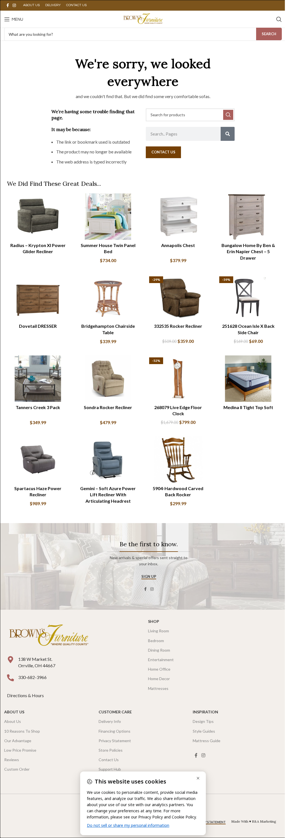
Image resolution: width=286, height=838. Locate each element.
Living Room (158, 630)
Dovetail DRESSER (38, 326)
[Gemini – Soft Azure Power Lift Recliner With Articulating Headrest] (108, 459)
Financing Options (114, 731)
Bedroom (156, 640)
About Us (14, 711)
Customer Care (115, 711)
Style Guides (204, 731)
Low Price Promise (20, 750)
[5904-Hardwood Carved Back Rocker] (178, 459)
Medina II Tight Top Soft (248, 407)
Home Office (159, 669)
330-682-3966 (32, 677)
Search (269, 34)
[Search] (279, 19)
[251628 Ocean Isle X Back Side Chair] (248, 297)
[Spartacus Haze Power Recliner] (38, 459)
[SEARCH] (228, 115)
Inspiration (205, 711)
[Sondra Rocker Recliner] (108, 378)
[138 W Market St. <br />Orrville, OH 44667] (10, 659)
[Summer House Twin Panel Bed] (108, 216)
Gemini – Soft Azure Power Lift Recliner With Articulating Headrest (108, 495)
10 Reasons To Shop (22, 731)
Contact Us (109, 759)
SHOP (153, 621)
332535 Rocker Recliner (178, 326)
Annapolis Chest (178, 245)
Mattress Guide (206, 740)
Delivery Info (110, 721)
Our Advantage (17, 740)
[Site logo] (142, 18)
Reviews (11, 759)
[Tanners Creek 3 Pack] (38, 378)
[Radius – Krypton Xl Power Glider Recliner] (38, 216)
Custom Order (17, 769)
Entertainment (161, 659)
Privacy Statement (115, 740)
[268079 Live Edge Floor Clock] (178, 378)
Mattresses (158, 688)
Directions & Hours (26, 695)
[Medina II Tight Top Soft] (248, 378)
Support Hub (110, 769)
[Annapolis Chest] (178, 216)
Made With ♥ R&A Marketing (253, 821)
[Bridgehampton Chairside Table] (108, 297)
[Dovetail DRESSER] (38, 297)
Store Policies (111, 750)
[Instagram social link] (14, 5)
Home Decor (159, 678)
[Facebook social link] (7, 5)
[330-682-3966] (10, 677)
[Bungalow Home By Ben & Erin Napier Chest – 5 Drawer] (248, 216)
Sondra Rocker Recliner (108, 407)
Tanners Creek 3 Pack (38, 407)
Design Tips (203, 721)
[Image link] (48, 635)
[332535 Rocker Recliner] (178, 297)
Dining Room (159, 650)
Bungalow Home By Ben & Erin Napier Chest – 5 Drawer (248, 251)
